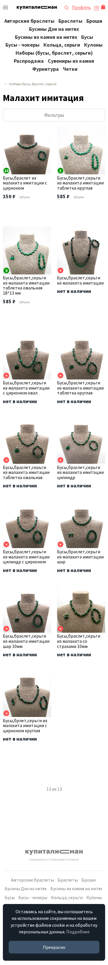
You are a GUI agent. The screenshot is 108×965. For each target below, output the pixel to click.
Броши (94, 21)
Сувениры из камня (71, 61)
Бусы (87, 37)
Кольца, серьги (61, 44)
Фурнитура (45, 69)
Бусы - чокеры (22, 44)
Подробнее (78, 932)
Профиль (81, 7)
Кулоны (93, 44)
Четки (70, 69)
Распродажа (29, 61)
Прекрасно (54, 947)
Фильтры (54, 115)
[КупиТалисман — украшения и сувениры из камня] (5, 7)
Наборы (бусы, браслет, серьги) (54, 52)
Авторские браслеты (29, 21)
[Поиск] (66, 7)
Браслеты (70, 21)
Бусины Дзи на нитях (54, 29)
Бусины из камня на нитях (46, 37)
